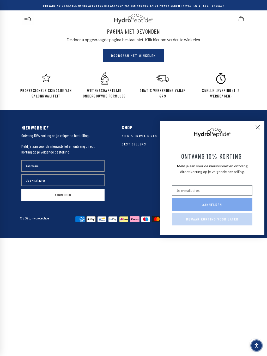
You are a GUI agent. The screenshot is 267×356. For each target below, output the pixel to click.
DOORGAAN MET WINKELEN (133, 55)
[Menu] (28, 19)
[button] (256, 345)
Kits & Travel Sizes (139, 135)
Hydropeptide (40, 218)
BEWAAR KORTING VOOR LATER (212, 219)
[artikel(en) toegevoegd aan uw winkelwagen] (241, 18)
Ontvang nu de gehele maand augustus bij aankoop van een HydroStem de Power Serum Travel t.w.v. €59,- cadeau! (133, 5)
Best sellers (134, 144)
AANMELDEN (63, 195)
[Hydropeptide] (133, 19)
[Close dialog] (257, 127)
